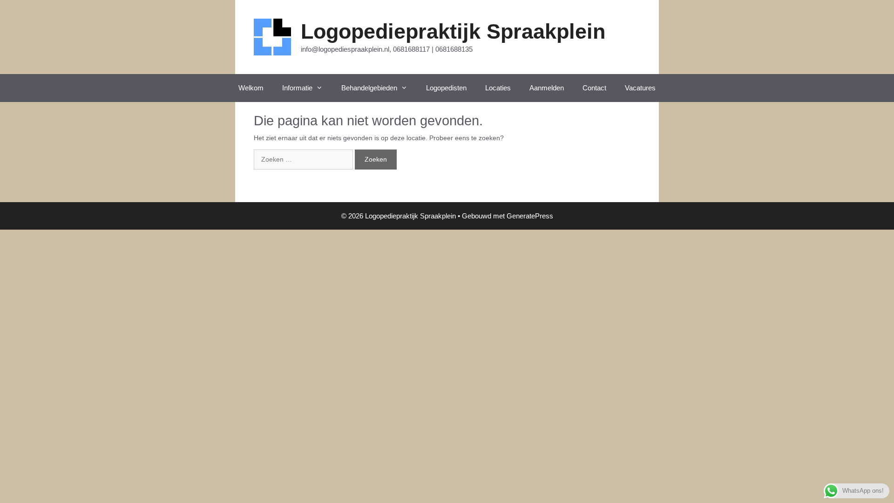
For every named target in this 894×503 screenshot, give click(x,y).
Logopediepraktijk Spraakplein (453, 31)
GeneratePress (530, 216)
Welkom (251, 88)
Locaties (498, 88)
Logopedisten (446, 88)
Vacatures (640, 88)
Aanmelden (546, 88)
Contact (594, 88)
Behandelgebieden (369, 88)
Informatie (297, 88)
